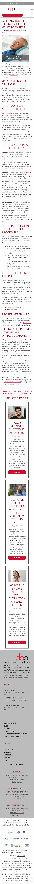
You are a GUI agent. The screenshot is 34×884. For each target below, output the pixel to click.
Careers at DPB (10, 723)
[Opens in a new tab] (11, 832)
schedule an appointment (12, 382)
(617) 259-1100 (17, 798)
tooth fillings (14, 75)
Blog (6, 726)
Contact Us (8, 749)
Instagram (8, 755)
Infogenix (21, 856)
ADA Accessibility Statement (15, 734)
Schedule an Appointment (11, 15)
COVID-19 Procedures (12, 737)
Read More (16, 472)
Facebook (7, 752)
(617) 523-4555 (17, 782)
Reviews (7, 728)
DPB (3, 33)
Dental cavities (7, 113)
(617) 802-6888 (17, 815)
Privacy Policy (9, 731)
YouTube (7, 758)
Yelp (5, 760)
